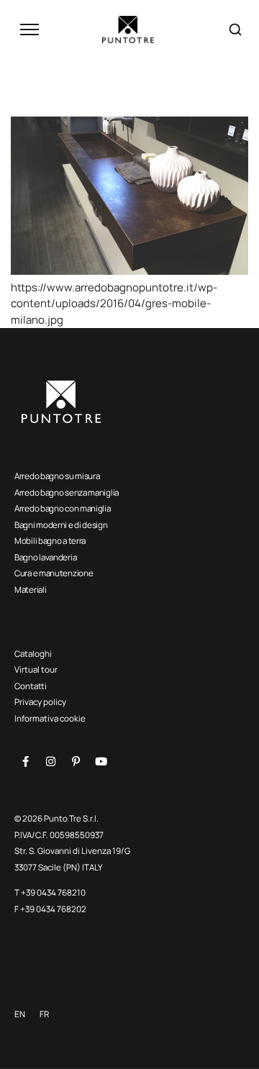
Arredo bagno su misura (56, 475)
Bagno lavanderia (45, 557)
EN (19, 1014)
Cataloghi (33, 653)
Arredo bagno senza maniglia (66, 492)
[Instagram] (50, 762)
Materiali (30, 589)
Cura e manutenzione (53, 573)
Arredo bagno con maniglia (62, 508)
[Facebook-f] (25, 762)
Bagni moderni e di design (61, 524)
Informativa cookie (50, 718)
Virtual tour (36, 669)
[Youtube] (101, 762)
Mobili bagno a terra (50, 540)
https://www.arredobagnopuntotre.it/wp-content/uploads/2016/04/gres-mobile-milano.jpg (114, 303)
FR (44, 1014)
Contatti (30, 686)
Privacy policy (40, 701)
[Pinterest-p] (75, 762)
